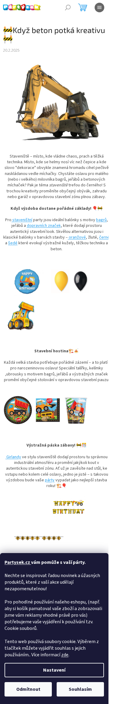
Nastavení (54, 670)
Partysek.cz (18, 562)
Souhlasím (80, 689)
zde (64, 654)
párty (50, 480)
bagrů (101, 220)
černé (104, 237)
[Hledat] (68, 8)
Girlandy (13, 457)
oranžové (77, 237)
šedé (12, 243)
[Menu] (99, 8)
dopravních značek (44, 226)
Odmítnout (28, 689)
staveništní (21, 220)
